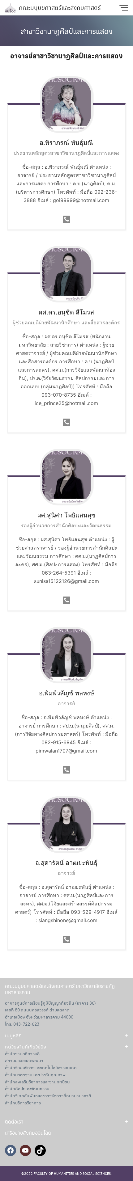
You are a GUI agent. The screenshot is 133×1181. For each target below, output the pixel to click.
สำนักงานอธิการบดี (22, 1053)
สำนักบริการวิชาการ (23, 1102)
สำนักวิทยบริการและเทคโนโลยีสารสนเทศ (41, 1067)
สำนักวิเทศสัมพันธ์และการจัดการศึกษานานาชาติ (48, 1095)
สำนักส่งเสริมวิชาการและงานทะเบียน (37, 1081)
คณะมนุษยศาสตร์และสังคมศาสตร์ (60, 7)
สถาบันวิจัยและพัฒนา (24, 1060)
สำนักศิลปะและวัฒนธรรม (27, 1088)
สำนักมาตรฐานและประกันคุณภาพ (35, 1074)
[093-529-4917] (66, 939)
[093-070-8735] (66, 422)
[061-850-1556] (66, 600)
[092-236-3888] (66, 219)
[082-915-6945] (66, 769)
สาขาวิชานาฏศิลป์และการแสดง (67, 31)
